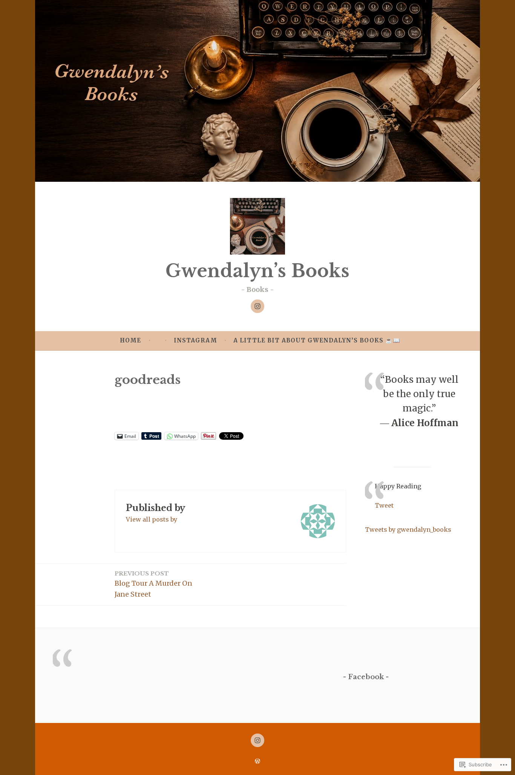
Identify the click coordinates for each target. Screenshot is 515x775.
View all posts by (151, 519)
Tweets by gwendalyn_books (408, 529)
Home (130, 340)
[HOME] (257, 740)
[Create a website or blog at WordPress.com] (257, 761)
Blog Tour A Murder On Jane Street (153, 584)
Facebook (366, 677)
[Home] (257, 306)
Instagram (195, 340)
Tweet (384, 505)
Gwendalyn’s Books (257, 271)
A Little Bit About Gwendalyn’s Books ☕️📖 (316, 340)
